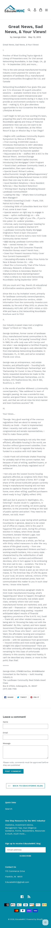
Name (5, 722)
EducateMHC (20, 919)
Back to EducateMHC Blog (27, 786)
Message (6, 743)
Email (5, 733)
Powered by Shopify (34, 919)
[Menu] (46, 10)
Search (8, 809)
